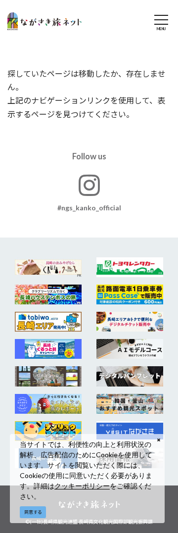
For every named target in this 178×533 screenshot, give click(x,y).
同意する (33, 512)
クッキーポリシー (82, 486)
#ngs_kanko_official (89, 207)
